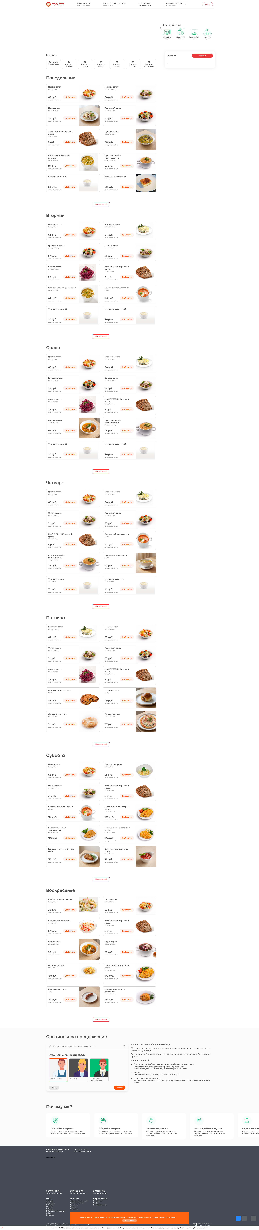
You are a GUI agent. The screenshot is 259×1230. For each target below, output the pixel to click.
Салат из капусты (113, 764)
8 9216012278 (99, 1191)
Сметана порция (56, 579)
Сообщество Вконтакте (79, 1201)
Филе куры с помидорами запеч (117, 808)
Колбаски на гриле (57, 989)
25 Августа (69, 64)
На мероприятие (100, 1205)
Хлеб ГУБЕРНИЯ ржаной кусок (60, 133)
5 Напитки (50, 1205)
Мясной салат (111, 87)
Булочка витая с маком (59, 690)
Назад (53, 1088)
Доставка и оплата (145, 5)
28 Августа (117, 64)
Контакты (73, 1209)
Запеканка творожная (115, 177)
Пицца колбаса (112, 714)
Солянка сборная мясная (117, 288)
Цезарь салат (54, 87)
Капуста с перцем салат (59, 920)
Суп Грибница (112, 132)
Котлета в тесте (112, 690)
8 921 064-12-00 (76, 1191)
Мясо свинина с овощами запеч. (117, 829)
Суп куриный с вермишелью (62, 288)
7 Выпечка (50, 1215)
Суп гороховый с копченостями (113, 156)
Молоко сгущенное (114, 579)
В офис (96, 1203)
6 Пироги (49, 1213)
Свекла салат (54, 267)
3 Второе (49, 1201)
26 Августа (85, 64)
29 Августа (133, 64)
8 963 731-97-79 (83, 3)
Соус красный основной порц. (116, 850)
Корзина (202, 56)
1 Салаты (49, 1207)
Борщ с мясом (55, 420)
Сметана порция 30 (57, 177)
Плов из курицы (56, 965)
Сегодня (53, 63)
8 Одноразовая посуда (55, 1211)
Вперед (120, 1088)
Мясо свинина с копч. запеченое (115, 990)
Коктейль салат (112, 224)
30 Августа (149, 64)
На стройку (97, 1201)
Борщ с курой (111, 942)
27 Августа (101, 64)
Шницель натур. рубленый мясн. (61, 850)
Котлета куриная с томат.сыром (57, 829)
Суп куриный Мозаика (116, 555)
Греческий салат (113, 108)
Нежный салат (55, 108)
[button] (95, 45)
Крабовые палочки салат (60, 899)
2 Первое (49, 1209)
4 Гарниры (50, 1203)
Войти (207, 4)
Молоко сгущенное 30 (115, 309)
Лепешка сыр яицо (57, 714)
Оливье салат (111, 246)
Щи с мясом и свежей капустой (59, 156)
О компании (144, 3)
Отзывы (73, 1207)
